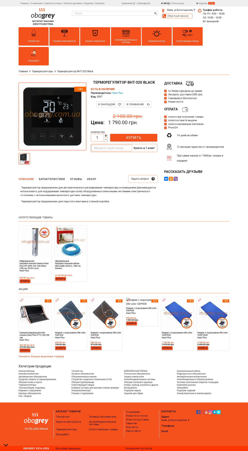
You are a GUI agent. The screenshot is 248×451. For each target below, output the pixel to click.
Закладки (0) (144, 3)
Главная (24, 3)
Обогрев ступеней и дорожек (138, 382)
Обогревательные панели (84, 376)
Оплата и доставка (73, 3)
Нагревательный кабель (188, 371)
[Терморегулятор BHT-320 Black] (24, 160)
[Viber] (176, 179)
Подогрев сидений (186, 390)
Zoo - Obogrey (25, 396)
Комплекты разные (186, 385)
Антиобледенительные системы (139, 379)
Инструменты (130, 388)
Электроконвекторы (81, 390)
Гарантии (88, 3)
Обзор (91, 179)
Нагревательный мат (29, 374)
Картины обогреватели (30, 393)
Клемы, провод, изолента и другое (141, 385)
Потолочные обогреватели (137, 374)
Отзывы (76, 179)
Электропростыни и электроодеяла (194, 393)
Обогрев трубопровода (82, 382)
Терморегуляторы (27, 385)
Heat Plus (117, 92)
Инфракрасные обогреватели (191, 374)
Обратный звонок (178, 15)
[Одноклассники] (171, 179)
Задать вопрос (140, 178)
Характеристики (52, 179)
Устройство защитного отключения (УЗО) (91, 379)
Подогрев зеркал (132, 390)
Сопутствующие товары (82, 385)
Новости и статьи (53, 3)
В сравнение (138, 104)
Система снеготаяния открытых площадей (197, 382)
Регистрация (178, 3)
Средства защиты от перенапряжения (37, 379)
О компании (36, 3)
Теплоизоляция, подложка (32, 388)
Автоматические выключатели (192, 376)
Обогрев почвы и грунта (30, 382)
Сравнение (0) (128, 3)
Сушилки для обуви (133, 393)
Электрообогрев (26, 371)
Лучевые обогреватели (82, 374)
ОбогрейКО (182, 388)
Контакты (100, 3)
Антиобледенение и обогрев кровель (195, 379)
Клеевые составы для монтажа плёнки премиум (95, 388)
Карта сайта (133, 430)
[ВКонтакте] (166, 179)
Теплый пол (77, 371)
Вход (167, 3)
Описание (26, 179)
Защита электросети (134, 376)
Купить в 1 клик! (144, 148)
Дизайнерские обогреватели (33, 376)
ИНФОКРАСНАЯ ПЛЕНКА (135, 371)
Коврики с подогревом (30, 390)
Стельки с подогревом (82, 393)
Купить (133, 137)
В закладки (109, 104)
